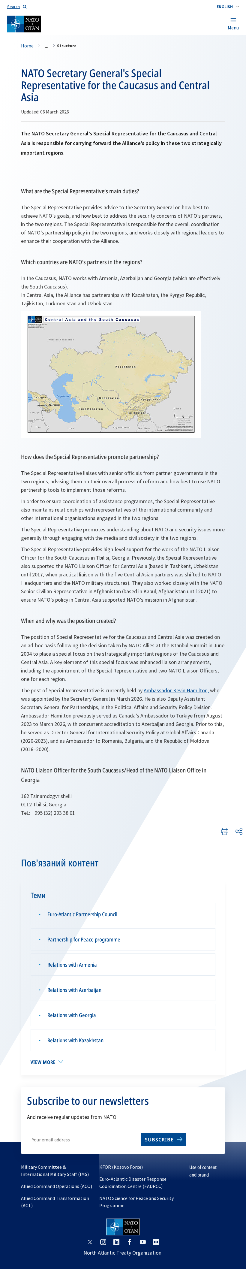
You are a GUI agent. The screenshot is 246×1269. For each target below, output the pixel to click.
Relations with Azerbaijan (74, 989)
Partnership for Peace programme (83, 939)
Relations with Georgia (71, 1015)
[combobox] (228, 6)
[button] (228, 6)
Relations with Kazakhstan (75, 1040)
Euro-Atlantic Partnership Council (82, 914)
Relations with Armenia (72, 964)
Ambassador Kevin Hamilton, (176, 690)
